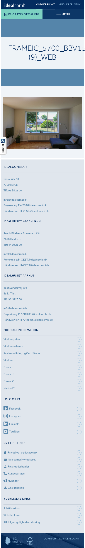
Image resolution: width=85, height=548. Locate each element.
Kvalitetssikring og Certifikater (21, 353)
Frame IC (8, 381)
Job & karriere (11, 508)
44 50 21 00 (15, 244)
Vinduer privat (45, 4)
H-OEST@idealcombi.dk (34, 265)
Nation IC (9, 388)
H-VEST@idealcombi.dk (34, 211)
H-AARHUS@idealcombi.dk (36, 319)
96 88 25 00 (15, 190)
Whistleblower (12, 515)
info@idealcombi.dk (15, 199)
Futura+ (8, 367)
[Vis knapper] (3, 153)
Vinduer (8, 360)
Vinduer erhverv (70, 4)
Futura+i (8, 374)
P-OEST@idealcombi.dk (32, 259)
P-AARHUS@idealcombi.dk (34, 314)
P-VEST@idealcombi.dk (32, 205)
